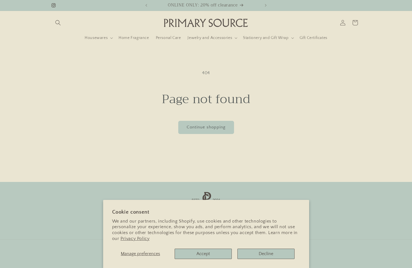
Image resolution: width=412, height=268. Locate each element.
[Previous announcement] (146, 5)
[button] (58, 23)
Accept (203, 253)
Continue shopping (206, 127)
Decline (266, 253)
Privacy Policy (135, 238)
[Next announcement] (266, 5)
